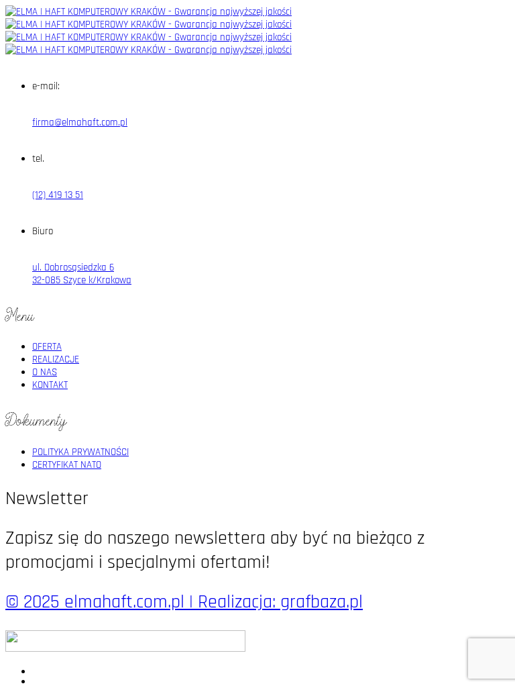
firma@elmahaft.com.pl (79, 122)
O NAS (44, 372)
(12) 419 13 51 (57, 195)
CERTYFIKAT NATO (66, 464)
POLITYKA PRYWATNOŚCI (80, 452)
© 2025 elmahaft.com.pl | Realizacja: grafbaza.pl (184, 602)
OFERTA (47, 346)
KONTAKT (50, 385)
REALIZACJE (55, 359)
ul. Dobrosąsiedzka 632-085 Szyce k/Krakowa (81, 274)
